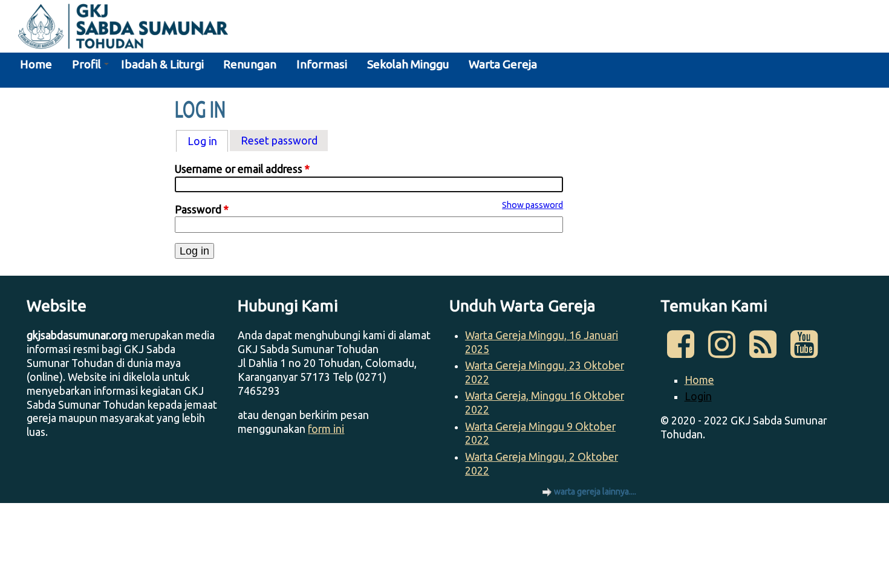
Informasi (321, 64)
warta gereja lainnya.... (595, 491)
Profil (86, 64)
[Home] (114, 28)
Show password (532, 205)
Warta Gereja (503, 64)
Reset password (279, 140)
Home (36, 64)
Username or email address (242, 169)
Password (202, 209)
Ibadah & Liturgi (162, 64)
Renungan (249, 64)
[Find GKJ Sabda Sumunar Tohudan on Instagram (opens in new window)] (721, 351)
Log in (207, 141)
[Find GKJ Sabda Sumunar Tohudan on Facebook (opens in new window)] (681, 351)
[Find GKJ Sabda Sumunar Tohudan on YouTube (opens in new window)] (803, 351)
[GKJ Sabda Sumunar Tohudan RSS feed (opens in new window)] (762, 351)
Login (698, 396)
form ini (326, 429)
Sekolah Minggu (408, 64)
